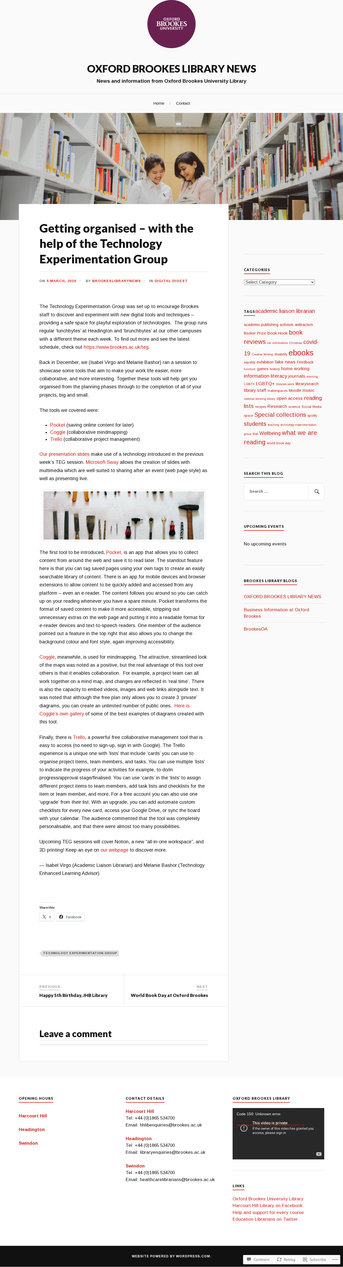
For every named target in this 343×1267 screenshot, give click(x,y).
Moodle (295, 390)
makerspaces (277, 391)
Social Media (311, 407)
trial (255, 434)
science (294, 407)
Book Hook (277, 333)
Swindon (28, 1143)
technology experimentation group (80, 953)
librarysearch (307, 383)
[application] (278, 1133)
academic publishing (261, 325)
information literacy (265, 376)
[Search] (316, 491)
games (263, 369)
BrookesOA (255, 629)
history (275, 369)
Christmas (295, 342)
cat (269, 342)
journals (296, 376)
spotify (312, 416)
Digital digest (171, 281)
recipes (260, 407)
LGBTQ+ (265, 383)
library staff (255, 390)
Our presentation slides (64, 454)
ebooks (301, 352)
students (255, 423)
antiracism (304, 324)
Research (277, 406)
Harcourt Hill (33, 1115)
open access (290, 398)
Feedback (305, 362)
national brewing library (259, 398)
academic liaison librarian (285, 311)
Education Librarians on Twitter (265, 1219)
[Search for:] (284, 491)
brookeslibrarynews (116, 281)
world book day (278, 443)
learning (312, 376)
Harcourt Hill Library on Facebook (267, 1205)
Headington (32, 1129)
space (248, 416)
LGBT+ (249, 384)
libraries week (285, 384)
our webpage (114, 850)
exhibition (265, 362)
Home (158, 103)
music (309, 390)
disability (280, 354)
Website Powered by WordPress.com (171, 1256)
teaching (273, 424)
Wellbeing (270, 433)
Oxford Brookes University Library (268, 1198)
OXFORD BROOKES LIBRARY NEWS (171, 68)
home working (295, 368)
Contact (183, 103)
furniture (250, 369)
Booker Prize (255, 333)
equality (249, 362)
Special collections (280, 414)
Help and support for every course (268, 1212)
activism (286, 325)
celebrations (280, 342)
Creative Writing (262, 354)
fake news (285, 362)
